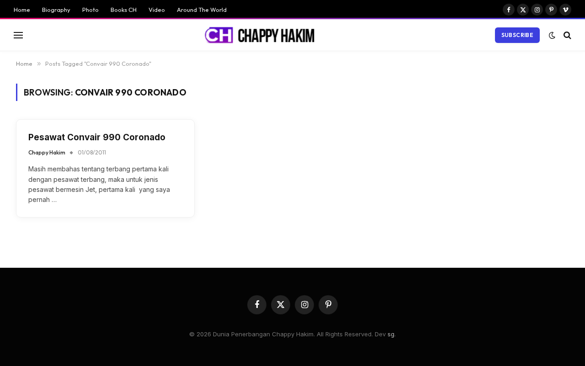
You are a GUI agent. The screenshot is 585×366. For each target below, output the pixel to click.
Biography (56, 9)
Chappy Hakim (46, 152)
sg (391, 334)
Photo (90, 9)
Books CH (124, 9)
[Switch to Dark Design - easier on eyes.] (552, 35)
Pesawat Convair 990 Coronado (96, 137)
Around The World (202, 9)
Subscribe (517, 35)
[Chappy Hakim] (264, 35)
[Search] (566, 35)
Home (22, 9)
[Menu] (18, 35)
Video (157, 9)
